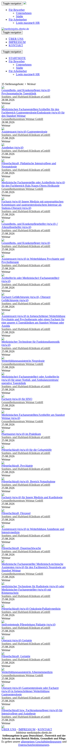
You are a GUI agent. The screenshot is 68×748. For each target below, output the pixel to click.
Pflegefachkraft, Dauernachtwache (21, 548)
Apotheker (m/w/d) (12, 147)
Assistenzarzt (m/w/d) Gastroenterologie (24, 131)
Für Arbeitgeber (18, 19)
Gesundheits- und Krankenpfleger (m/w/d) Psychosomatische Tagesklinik (25, 92)
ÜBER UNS (16, 38)
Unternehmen (24, 13)
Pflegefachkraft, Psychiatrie (17, 465)
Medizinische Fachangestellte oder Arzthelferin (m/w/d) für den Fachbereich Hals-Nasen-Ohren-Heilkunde (33, 184)
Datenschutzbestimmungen (33, 744)
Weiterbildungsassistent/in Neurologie (23, 360)
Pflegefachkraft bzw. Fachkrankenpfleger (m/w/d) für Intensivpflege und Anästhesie (31, 712)
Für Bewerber (17, 9)
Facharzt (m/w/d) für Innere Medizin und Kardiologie (32, 497)
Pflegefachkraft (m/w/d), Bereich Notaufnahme (28, 481)
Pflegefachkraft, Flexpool (15, 513)
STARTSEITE (17, 58)
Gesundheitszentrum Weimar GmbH (22, 119)
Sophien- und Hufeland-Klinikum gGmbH (25, 96)
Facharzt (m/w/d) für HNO (16, 398)
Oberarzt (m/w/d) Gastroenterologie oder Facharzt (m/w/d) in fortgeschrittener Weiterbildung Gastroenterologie (30, 691)
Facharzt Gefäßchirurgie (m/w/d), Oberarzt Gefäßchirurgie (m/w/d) (25, 298)
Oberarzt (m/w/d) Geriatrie (16, 640)
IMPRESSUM (17, 42)
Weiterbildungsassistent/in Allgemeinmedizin (27, 672)
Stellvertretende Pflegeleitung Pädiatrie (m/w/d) (28, 624)
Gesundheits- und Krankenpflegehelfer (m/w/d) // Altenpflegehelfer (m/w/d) (29, 225)
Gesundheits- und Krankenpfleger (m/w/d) (25, 242)
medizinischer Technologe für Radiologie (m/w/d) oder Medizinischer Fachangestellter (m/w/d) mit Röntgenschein (32, 589)
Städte (19, 16)
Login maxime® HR (28, 22)
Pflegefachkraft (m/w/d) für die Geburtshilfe (26, 449)
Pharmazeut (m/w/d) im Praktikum (21, 433)
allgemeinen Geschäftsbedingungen (41, 741)
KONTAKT (16, 45)
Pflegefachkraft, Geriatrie (15, 656)
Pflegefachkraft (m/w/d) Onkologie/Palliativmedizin (31, 608)
